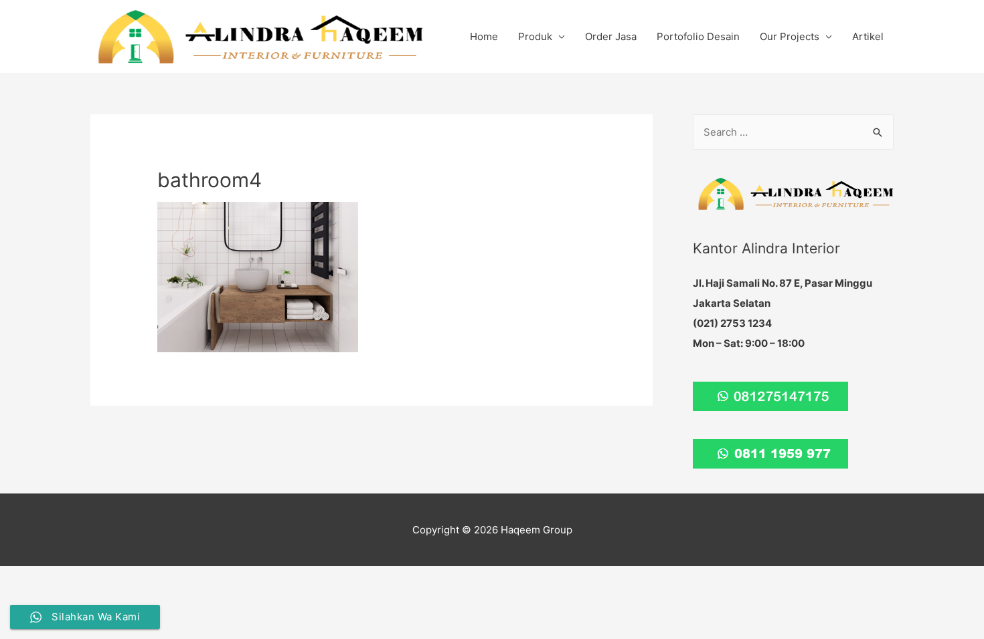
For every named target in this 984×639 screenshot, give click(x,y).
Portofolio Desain (698, 36)
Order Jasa (611, 36)
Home (484, 36)
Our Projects (789, 36)
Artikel (868, 36)
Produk (535, 36)
